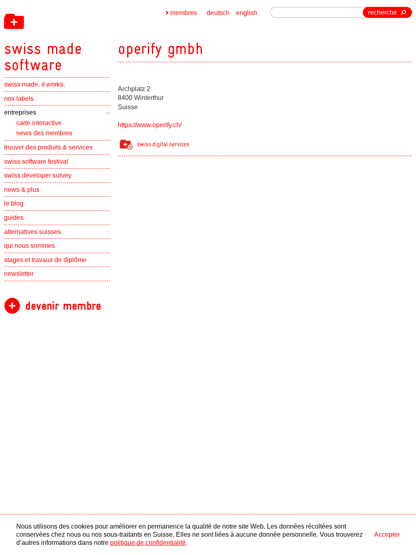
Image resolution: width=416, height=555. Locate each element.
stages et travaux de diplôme (45, 259)
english (246, 12)
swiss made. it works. (34, 84)
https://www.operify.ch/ (150, 124)
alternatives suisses (32, 231)
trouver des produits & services (48, 147)
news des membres (44, 133)
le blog (14, 203)
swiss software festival (36, 161)
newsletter (19, 273)
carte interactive (39, 122)
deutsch (218, 12)
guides (14, 217)
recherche (382, 12)
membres (183, 12)
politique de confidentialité (148, 542)
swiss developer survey (38, 175)
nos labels (19, 98)
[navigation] (85, 36)
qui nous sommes (29, 245)
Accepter (387, 534)
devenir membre (63, 306)
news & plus (21, 189)
